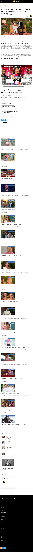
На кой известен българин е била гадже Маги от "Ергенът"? (10, 113)
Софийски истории (3, 521)
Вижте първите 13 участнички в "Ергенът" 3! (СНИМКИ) (10, 100)
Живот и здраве (3, 516)
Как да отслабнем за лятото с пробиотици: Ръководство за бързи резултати (15, 347)
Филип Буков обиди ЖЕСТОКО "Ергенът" (8, 95)
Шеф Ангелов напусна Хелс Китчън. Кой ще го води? (11, 316)
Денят (2, 503)
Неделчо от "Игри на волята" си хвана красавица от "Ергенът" (11, 92)
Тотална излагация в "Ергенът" (6, 107)
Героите (2, 526)
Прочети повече (4, 166)
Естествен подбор (11, 154)
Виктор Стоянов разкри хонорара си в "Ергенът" (8, 108)
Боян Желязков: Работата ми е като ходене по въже (7, 469)
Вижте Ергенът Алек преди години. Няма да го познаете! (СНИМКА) (12, 89)
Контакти (7, 498)
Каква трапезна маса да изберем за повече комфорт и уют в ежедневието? (9, 437)
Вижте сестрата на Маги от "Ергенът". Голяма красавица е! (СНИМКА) (14, 424)
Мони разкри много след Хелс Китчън (7, 112)
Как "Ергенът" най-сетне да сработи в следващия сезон (10, 453)
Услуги (11, 498)
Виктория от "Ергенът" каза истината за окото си (10, 270)
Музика (2, 536)
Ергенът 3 (5, 122)
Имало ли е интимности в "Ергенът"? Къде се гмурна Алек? (12, 378)
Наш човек (2, 529)
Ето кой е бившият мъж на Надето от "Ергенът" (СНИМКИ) (11, 90)
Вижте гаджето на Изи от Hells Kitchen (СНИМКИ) (10, 393)
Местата (2, 510)
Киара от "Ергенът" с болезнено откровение (8, 105)
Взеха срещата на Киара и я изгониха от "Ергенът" (10, 301)
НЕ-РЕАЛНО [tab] (9, 433)
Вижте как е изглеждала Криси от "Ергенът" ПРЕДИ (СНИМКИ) (10, 111)
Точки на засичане (3, 523)
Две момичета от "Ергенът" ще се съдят (9, 209)
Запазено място (3, 512)
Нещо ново (2, 507)
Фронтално (2, 528)
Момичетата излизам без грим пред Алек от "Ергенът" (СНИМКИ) (10, 116)
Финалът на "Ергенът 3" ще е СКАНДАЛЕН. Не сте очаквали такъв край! (13, 99)
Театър (2, 537)
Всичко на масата (3, 515)
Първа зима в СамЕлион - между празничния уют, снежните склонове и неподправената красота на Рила (9, 448)
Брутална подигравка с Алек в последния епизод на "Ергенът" (13, 86)
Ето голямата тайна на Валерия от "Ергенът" (9, 332)
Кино (1, 534)
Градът (2, 519)
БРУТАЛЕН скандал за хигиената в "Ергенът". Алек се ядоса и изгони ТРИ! (13, 97)
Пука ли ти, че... (3, 505)
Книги (2, 540)
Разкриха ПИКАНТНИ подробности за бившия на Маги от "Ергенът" (14, 52)
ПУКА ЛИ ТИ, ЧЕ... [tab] (4, 433)
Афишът (2, 532)
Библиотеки (2, 541)
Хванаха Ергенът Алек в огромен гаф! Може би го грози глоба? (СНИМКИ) (13, 94)
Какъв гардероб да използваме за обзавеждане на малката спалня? (9, 442)
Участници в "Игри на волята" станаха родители (8, 106)
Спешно (14, 498)
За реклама (3, 498)
